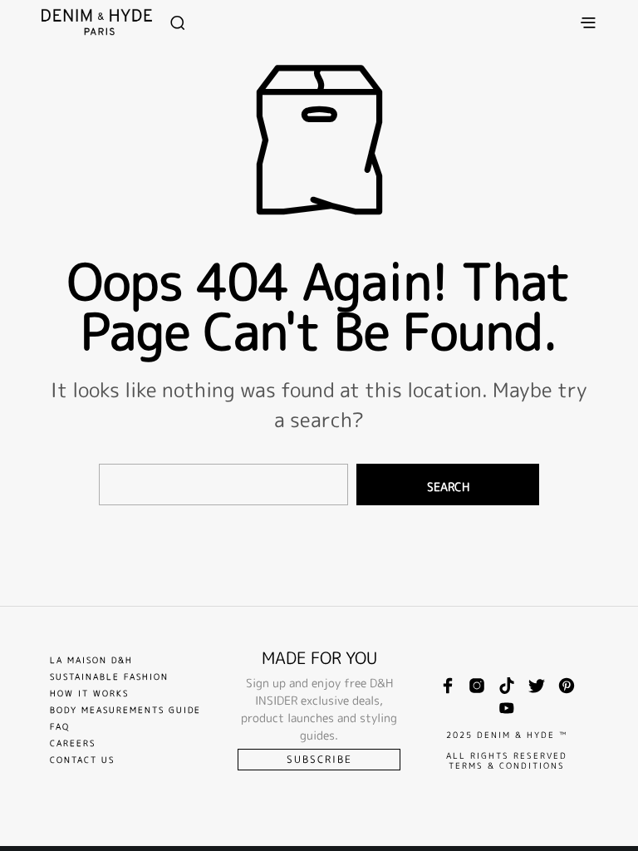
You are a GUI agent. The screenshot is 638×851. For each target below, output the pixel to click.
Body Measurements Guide (125, 710)
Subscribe (319, 759)
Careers (73, 743)
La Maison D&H (91, 660)
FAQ (60, 726)
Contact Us (82, 759)
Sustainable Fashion (109, 676)
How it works (89, 693)
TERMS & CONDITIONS (507, 765)
